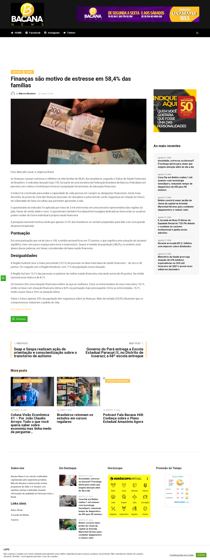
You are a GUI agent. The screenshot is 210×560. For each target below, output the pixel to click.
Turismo (15, 520)
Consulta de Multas (20, 515)
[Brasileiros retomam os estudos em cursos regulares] (78, 391)
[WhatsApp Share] (3, 278)
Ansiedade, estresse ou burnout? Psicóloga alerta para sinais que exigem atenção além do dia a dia (176, 163)
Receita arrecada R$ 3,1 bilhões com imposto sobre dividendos (175, 245)
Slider (29, 72)
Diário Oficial (16, 510)
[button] (3, 283)
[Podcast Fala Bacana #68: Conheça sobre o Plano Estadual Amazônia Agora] (124, 391)
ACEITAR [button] (201, 555)
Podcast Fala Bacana (117, 381)
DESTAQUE (17, 72)
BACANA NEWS (67, 381)
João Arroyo (21, 381)
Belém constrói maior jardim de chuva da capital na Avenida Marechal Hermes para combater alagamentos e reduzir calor (176, 205)
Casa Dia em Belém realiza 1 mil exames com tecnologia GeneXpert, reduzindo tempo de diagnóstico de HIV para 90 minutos (175, 183)
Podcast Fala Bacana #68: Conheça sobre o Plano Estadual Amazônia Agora (123, 418)
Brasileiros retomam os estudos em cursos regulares (75, 418)
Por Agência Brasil (21, 309)
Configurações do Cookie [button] (182, 555)
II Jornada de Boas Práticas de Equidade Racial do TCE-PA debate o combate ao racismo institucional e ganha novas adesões (176, 226)
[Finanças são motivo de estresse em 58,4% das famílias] (78, 131)
